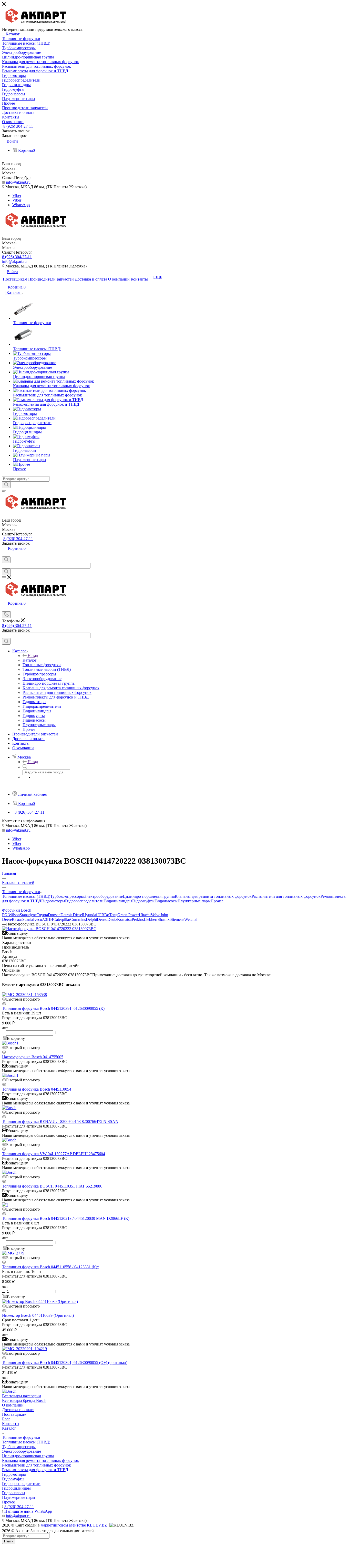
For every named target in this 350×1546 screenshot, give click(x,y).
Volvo (155, 915)
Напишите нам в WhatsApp (28, 1511)
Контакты (10, 1423)
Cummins (78, 919)
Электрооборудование (103, 896)
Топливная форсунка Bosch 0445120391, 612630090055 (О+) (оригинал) (64, 1362)
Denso (102, 919)
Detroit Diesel (71, 915)
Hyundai (90, 915)
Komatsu (124, 919)
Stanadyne (28, 915)
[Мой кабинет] (4, 554)
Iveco (37, 919)
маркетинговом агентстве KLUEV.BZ (74, 1525)
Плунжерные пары (194, 901)
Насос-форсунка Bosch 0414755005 (32, 1057)
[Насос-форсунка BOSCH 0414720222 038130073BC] (49, 928)
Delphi (91, 919)
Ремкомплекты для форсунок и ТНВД (35, 1470)
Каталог (30, 660)
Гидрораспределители (84, 901)
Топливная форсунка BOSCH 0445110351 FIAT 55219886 (52, 1186)
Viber (16, 195)
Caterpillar (61, 919)
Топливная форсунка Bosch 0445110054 (36, 1089)
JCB (100, 915)
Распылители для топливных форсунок (286, 896)
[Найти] (6, 485)
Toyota (42, 915)
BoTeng (110, 915)
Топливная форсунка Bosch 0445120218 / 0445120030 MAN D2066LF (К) (65, 1218)
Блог (6, 1419)
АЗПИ (47, 919)
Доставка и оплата (18, 1410)
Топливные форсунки (21, 1437)
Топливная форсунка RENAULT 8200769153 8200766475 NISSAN (60, 1121)
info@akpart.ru (18, 182)
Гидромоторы (53, 901)
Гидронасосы (166, 901)
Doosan (54, 915)
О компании (13, 1405)
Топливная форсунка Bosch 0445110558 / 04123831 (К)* (50, 1267)
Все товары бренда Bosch (24, 1400)
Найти (8, 1541)
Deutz (112, 919)
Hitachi (145, 915)
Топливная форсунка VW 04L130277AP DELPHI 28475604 (53, 1154)
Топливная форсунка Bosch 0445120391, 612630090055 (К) (53, 1008)
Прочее (217, 901)
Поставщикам (14, 1414)
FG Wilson (11, 915)
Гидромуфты (143, 901)
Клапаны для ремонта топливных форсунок (213, 896)
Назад (33, 655)
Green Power (128, 915)
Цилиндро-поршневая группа (149, 896)
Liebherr (151, 919)
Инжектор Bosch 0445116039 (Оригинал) (38, 1315)
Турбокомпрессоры (67, 896)
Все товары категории (21, 1396)
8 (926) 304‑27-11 (18, 126)
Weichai (190, 919)
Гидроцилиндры (118, 901)
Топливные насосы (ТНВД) (26, 896)
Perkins (138, 919)
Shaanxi (164, 919)
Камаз (17, 919)
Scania (27, 919)
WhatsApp (21, 205)
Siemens (177, 919)
